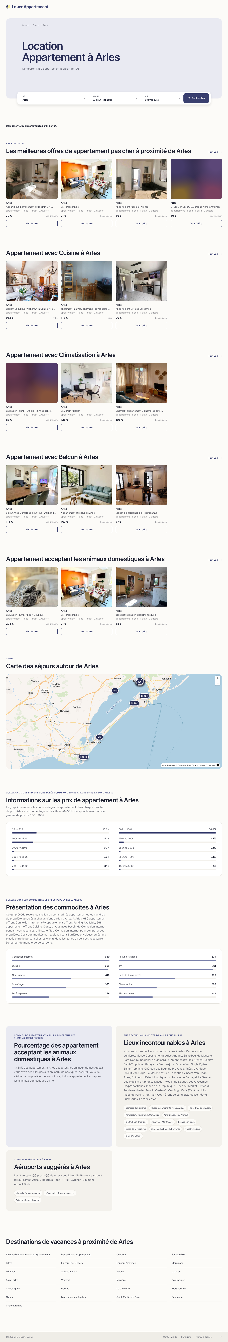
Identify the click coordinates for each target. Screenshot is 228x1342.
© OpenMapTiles (183, 765)
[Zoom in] (217, 678)
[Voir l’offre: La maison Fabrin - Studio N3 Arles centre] (32, 383)
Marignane (177, 1263)
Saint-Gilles (12, 1280)
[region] (114, 721)
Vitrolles (176, 1271)
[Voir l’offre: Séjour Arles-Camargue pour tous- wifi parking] (32, 485)
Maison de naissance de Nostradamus (136, 512)
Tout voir (215, 151)
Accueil (25, 25)
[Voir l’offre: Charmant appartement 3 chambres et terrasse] (141, 383)
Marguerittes (179, 1288)
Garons (65, 1288)
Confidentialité (170, 1337)
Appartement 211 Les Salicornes (133, 308)
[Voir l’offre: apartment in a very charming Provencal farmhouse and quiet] (86, 281)
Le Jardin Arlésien (70, 410)
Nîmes (9, 1297)
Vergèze (121, 1280)
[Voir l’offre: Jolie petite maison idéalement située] (141, 587)
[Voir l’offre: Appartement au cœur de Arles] (86, 485)
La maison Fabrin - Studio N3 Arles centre (29, 410)
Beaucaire (177, 1297)
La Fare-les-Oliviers (72, 1263)
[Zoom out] (217, 683)
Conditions (186, 1337)
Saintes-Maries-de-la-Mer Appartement (28, 1254)
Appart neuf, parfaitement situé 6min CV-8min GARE (34, 206)
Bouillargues (178, 1280)
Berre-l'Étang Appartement (76, 1254)
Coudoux (121, 1254)
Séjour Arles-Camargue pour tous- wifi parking (31, 512)
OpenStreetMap (208, 765)
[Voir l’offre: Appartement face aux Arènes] (141, 179)
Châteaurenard (14, 1305)
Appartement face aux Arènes (132, 206)
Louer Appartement (30, 7)
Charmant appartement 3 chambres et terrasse (141, 410)
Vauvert (65, 1280)
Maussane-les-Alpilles (73, 1297)
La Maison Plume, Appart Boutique (25, 614)
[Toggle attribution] (218, 765)
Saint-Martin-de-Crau (128, 1297)
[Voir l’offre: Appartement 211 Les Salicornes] (141, 281)
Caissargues (13, 1288)
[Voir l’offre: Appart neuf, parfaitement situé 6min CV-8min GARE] (32, 179)
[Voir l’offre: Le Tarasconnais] (86, 179)
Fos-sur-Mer (178, 1254)
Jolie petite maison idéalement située (136, 614)
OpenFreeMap (168, 765)
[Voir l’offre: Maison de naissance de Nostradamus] (141, 485)
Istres (9, 1263)
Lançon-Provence (126, 1263)
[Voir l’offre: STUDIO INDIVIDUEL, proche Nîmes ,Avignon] (196, 179)
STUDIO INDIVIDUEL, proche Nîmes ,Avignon (195, 206)
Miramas (11, 1271)
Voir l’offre (32, 223)
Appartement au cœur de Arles (78, 512)
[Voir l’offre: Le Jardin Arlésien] (86, 383)
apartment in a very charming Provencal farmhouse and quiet (94, 308)
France (36, 25)
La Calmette (123, 1288)
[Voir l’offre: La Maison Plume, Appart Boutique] (32, 587)
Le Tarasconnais (70, 206)
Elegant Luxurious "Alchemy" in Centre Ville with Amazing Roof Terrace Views (48, 308)
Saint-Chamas (69, 1271)
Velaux (120, 1271)
